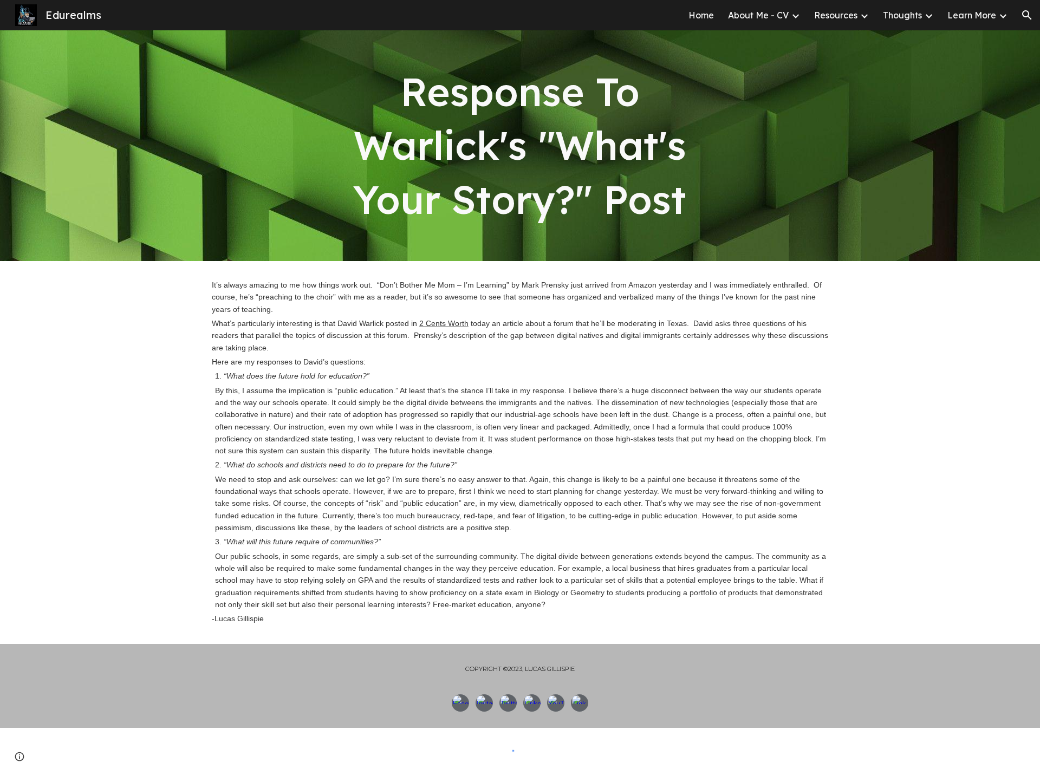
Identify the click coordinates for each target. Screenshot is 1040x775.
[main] (520, 146)
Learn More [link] (971, 15)
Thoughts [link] (902, 15)
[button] (1027, 15)
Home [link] (701, 15)
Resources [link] (835, 15)
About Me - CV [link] (758, 15)
